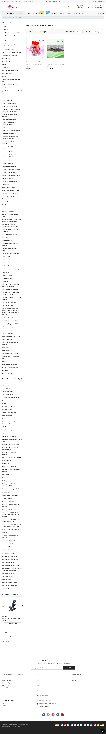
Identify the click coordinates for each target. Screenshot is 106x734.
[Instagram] (57, 714)
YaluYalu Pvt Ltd (17, 726)
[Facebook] (43, 714)
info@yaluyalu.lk (28, 1)
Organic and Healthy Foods (15, 17)
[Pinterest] (62, 714)
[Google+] (53, 714)
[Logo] (13, 7)
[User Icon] (93, 7)
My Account (98, 7)
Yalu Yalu (4, 616)
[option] (12, 612)
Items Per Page (69, 31)
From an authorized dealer (33, 62)
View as (30, 31)
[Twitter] (48, 714)
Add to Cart (13, 624)
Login (97, 5)
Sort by (87, 31)
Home (4, 17)
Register (102, 5)
